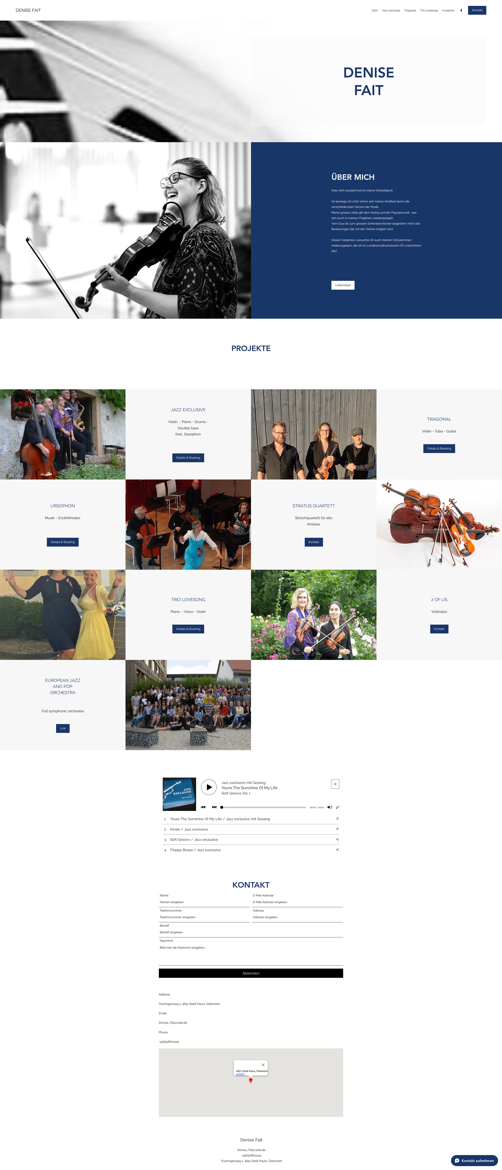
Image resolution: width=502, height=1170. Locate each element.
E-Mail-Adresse (263, 895)
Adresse (258, 910)
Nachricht (166, 940)
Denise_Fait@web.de (173, 1022)
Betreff (164, 925)
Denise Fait (251, 1139)
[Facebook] (461, 10)
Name (164, 895)
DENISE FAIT (28, 10)
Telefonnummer (171, 910)
